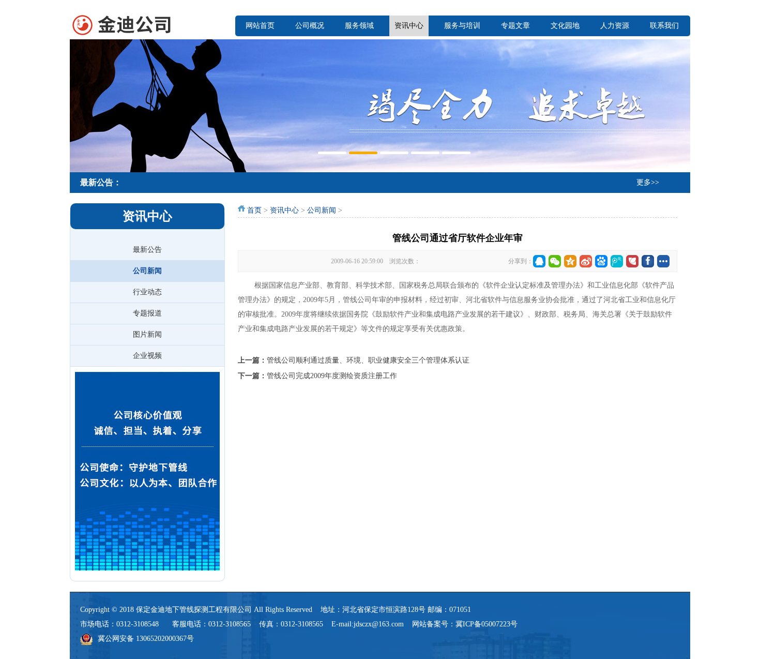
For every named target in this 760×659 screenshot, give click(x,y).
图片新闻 (147, 334)
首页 (254, 210)
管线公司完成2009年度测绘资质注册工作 (332, 376)
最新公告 (147, 249)
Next (680, 105)
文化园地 (565, 25)
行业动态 (147, 292)
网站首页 (260, 25)
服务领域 (359, 25)
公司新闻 (147, 271)
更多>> (647, 182)
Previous (80, 105)
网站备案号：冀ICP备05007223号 (465, 624)
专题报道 (147, 313)
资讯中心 (408, 25)
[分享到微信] (555, 261)
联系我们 (664, 25)
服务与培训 (462, 25)
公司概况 (309, 25)
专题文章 (515, 25)
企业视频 (147, 356)
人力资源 (614, 25)
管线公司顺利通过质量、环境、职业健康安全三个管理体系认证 (368, 360)
